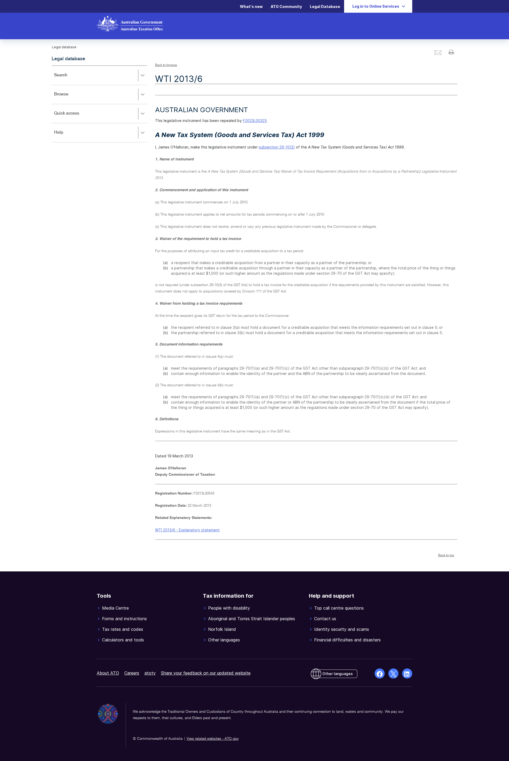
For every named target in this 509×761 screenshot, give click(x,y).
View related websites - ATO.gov (213, 739)
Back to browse (166, 65)
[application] (99, 103)
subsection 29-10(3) (277, 147)
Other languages (337, 673)
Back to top (446, 555)
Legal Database (325, 6)
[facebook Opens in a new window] (380, 673)
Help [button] (66, 136)
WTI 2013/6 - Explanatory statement (187, 530)
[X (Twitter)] (393, 673)
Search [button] (68, 79)
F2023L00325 (255, 120)
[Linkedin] (407, 673)
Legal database (68, 58)
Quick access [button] (74, 117)
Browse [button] (69, 98)
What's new (251, 6)
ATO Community (286, 6)
